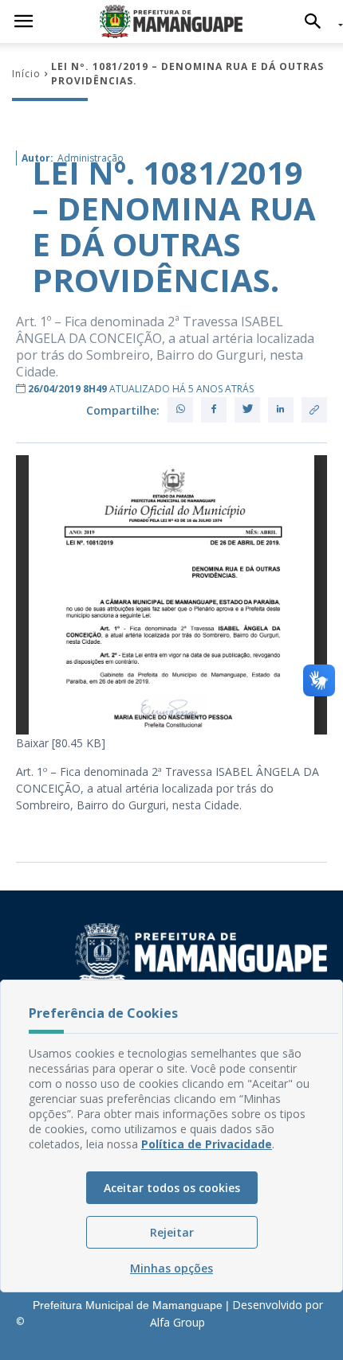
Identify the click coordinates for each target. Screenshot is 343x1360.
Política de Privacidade (206, 1144)
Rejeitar (172, 1232)
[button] (317, 21)
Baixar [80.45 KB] (60, 742)
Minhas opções (171, 1268)
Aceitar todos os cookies (172, 1187)
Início (26, 73)
